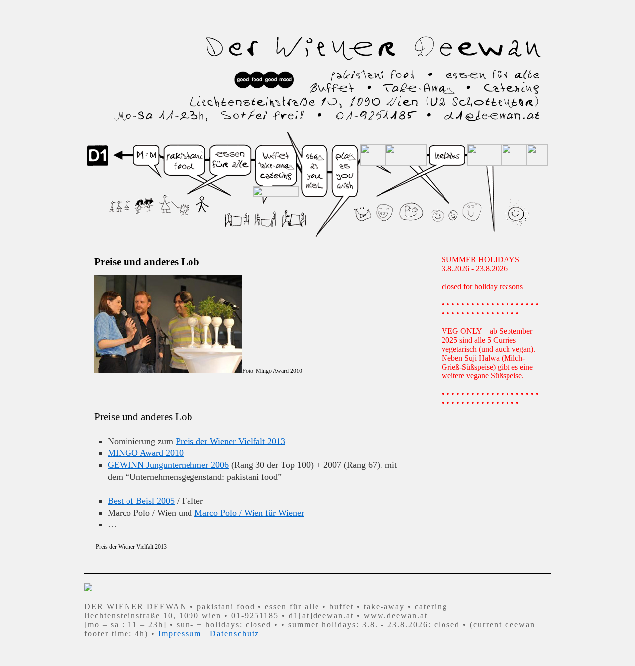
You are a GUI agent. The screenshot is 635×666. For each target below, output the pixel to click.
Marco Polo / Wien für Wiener (249, 513)
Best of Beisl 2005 (141, 501)
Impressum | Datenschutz (208, 633)
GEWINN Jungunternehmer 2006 (168, 465)
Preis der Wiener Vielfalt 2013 (230, 441)
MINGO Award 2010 (146, 453)
